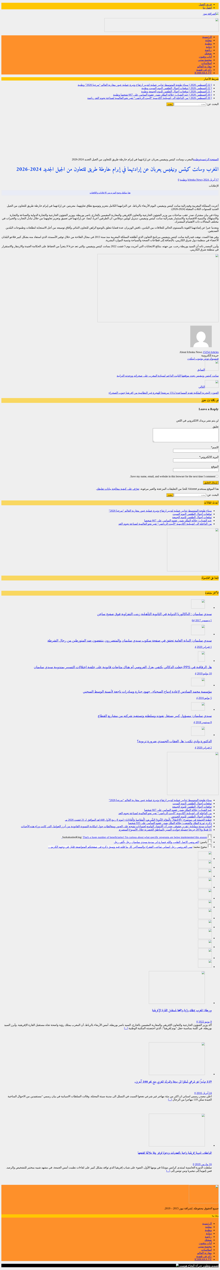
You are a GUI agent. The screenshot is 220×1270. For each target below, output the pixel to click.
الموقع (215, 466)
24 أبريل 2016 (204, 1093)
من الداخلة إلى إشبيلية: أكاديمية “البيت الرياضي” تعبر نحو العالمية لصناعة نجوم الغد (165, 523)
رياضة (208, 50)
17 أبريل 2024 (211, 179)
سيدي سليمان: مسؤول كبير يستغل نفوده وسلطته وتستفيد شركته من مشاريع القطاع (155, 716)
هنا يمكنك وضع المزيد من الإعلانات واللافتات (110, 192)
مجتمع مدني (205, 59)
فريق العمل (205, 4)
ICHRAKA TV (203, 72)
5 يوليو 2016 (205, 697)
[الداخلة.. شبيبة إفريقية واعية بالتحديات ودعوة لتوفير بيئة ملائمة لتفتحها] (177, 1145)
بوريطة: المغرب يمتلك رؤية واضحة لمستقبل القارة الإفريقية (182, 1010)
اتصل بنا (207, 7)
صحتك (208, 53)
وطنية (208, 43)
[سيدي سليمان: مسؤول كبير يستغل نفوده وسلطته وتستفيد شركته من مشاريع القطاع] (198, 709)
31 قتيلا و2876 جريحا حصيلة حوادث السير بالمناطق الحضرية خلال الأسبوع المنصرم (165, 829)
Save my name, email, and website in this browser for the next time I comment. (172, 476)
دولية (209, 46)
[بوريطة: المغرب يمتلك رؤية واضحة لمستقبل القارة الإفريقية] (177, 1002)
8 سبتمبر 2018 (204, 722)
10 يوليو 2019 (204, 673)
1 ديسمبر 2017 (203, 620)
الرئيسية (207, 37)
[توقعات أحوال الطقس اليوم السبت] (205, 867)
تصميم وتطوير (211, 1265)
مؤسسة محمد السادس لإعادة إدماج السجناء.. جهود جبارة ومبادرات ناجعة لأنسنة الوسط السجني (147, 691)
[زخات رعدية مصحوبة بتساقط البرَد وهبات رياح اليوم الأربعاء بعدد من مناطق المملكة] (205, 957)
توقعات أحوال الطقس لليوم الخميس (191, 816)
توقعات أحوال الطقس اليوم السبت (192, 514)
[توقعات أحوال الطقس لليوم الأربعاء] (205, 966)
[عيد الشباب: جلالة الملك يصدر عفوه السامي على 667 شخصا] (205, 887)
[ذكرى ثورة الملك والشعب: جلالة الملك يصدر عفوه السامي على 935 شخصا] (205, 927)
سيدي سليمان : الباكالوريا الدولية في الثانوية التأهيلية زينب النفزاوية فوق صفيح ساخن (154, 614)
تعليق (216, 426)
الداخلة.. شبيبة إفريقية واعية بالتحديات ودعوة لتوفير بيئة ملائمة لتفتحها (175, 1153)
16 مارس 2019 (203, 1164)
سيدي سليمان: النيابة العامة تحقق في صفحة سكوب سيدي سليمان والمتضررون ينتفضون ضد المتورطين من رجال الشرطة (129, 640)
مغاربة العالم (204, 66)
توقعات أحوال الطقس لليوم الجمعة (192, 517)
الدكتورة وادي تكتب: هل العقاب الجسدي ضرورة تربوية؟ (174, 741)
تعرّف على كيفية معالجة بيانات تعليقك (118, 488)
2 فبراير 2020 (204, 747)
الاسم (215, 447)
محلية (208, 40)
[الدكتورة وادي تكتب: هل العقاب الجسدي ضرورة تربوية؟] (198, 734)
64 (193, 620)
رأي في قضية (204, 69)
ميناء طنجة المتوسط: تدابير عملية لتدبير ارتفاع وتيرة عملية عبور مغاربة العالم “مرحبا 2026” (160, 510)
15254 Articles (211, 352)
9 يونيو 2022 (205, 1021)
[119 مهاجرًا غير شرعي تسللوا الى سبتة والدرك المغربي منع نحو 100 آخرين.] (177, 1074)
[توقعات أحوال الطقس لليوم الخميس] (205, 907)
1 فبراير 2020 (204, 646)
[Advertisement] (110, 132)
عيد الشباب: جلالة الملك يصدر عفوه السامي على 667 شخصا (178, 520)
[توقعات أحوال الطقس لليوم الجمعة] (205, 876)
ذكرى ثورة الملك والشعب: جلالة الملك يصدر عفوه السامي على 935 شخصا (170, 823)
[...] (126, 1028)
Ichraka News (195, 179)
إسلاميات (206, 63)
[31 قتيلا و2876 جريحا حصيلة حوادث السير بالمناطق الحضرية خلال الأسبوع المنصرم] (205, 946)
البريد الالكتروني (210, 456)
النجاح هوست (187, 1265)
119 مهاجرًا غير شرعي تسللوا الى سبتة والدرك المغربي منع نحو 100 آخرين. (173, 1082)
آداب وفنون (205, 56)
